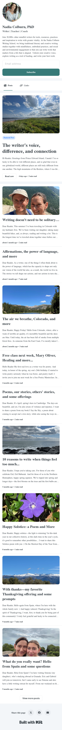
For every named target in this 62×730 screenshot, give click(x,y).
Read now (9, 176)
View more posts (31, 698)
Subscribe (31, 72)
